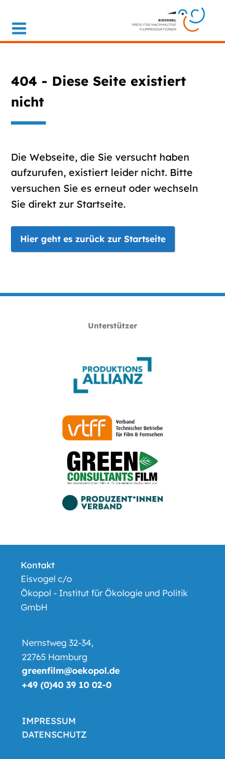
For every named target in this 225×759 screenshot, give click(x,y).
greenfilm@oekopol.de (71, 670)
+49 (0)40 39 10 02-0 (66, 684)
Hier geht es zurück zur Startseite (92, 238)
